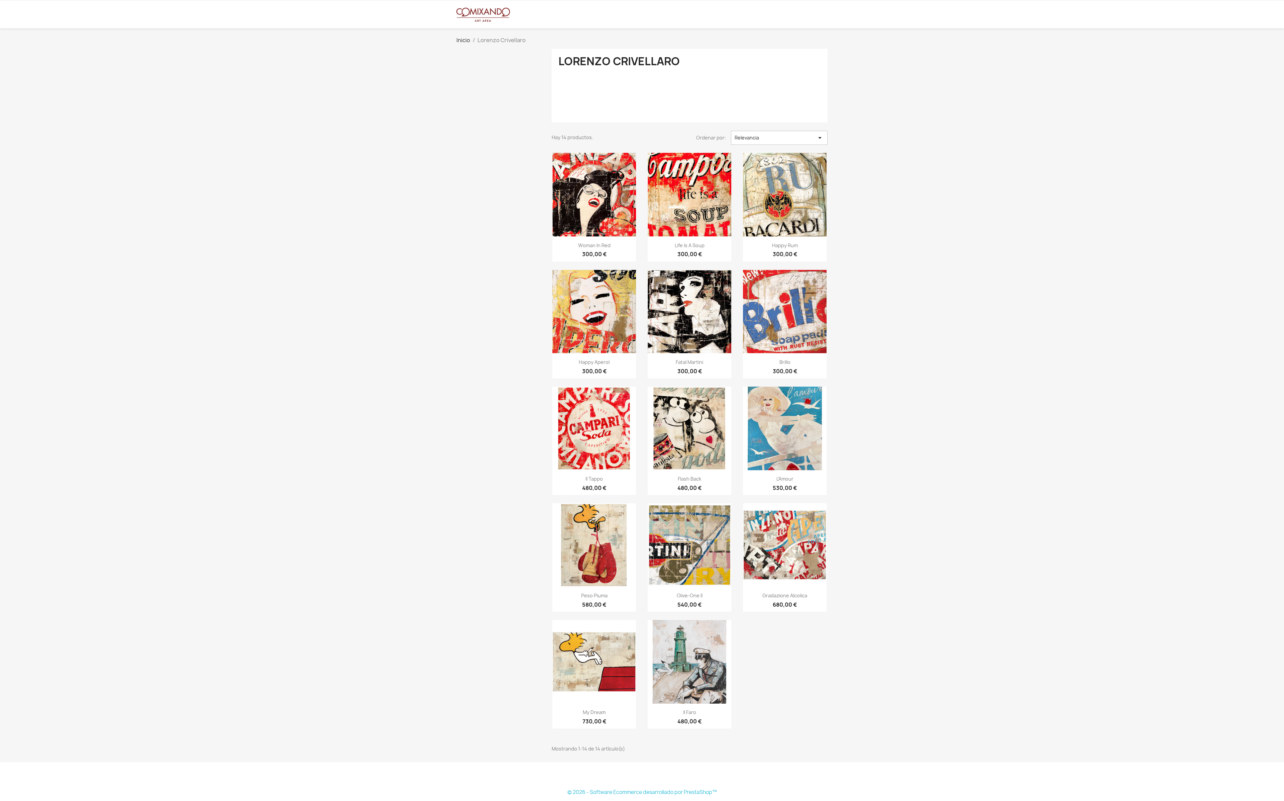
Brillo (784, 362)
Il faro (689, 712)
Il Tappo (594, 479)
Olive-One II (690, 595)
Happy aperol (594, 362)
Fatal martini (689, 362)
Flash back (689, 479)
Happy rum (785, 245)
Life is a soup (690, 245)
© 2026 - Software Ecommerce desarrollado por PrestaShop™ (642, 792)
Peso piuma (594, 595)
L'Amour (784, 479)
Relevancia (779, 138)
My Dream (594, 712)
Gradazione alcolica (784, 595)
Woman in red (594, 245)
